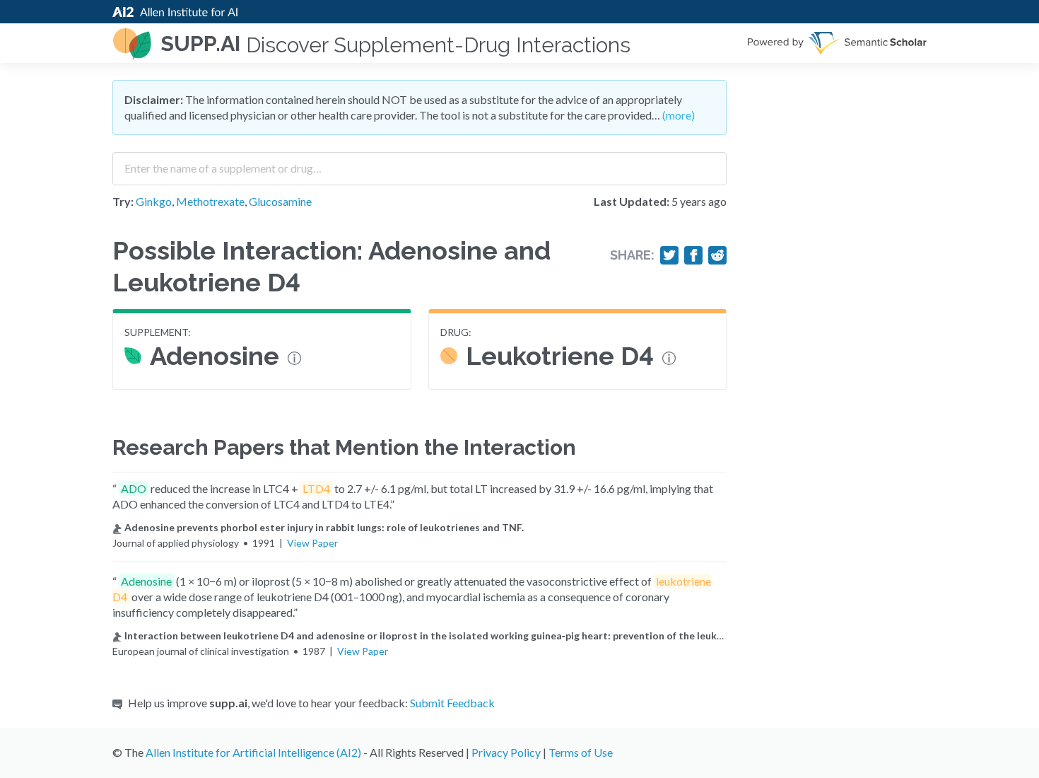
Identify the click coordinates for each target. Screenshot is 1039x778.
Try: (123, 201)
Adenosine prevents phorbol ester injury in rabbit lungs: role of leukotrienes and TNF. (324, 527)
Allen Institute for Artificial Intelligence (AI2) (253, 752)
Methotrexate (210, 201)
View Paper (312, 543)
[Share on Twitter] (669, 255)
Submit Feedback (452, 702)
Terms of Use (580, 752)
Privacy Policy (506, 752)
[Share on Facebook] (693, 255)
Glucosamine (280, 201)
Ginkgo (154, 201)
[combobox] (419, 163)
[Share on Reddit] (717, 255)
